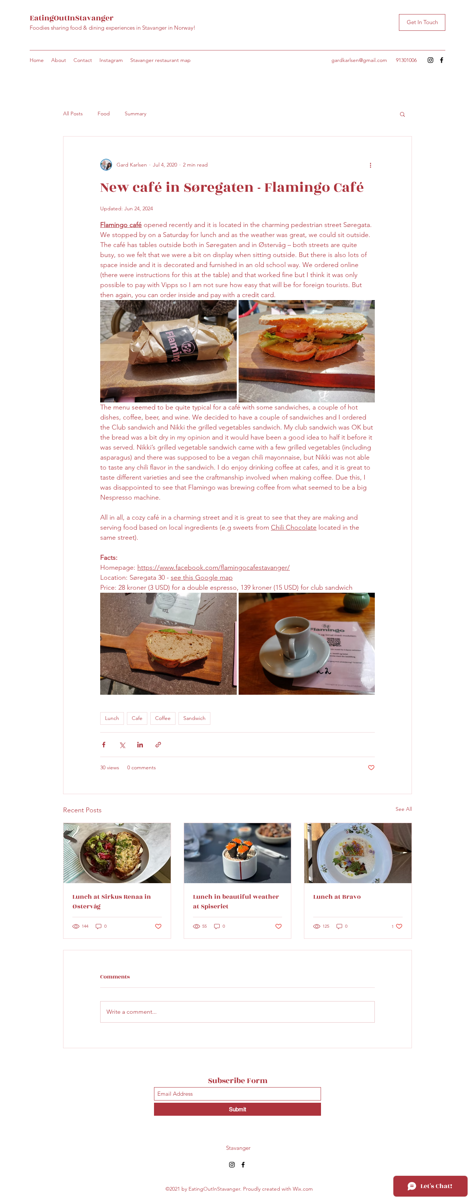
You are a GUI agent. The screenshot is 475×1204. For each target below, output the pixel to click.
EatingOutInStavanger (72, 18)
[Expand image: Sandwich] (168, 351)
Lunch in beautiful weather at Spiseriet (236, 901)
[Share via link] (158, 744)
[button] (402, 114)
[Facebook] (441, 60)
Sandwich (194, 718)
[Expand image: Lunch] (168, 644)
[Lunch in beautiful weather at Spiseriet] (237, 853)
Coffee (163, 718)
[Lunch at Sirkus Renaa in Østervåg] (117, 853)
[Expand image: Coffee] (307, 644)
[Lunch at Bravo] (358, 853)
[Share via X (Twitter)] (121, 744)
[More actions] (370, 164)
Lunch (112, 718)
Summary (135, 113)
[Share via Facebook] (103, 744)
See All (404, 809)
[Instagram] (430, 60)
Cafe (137, 718)
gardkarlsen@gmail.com (359, 60)
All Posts (73, 113)
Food (104, 113)
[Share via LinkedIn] (140, 744)
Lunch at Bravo (337, 897)
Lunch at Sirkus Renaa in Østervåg (111, 901)
